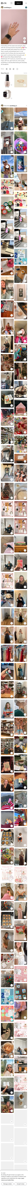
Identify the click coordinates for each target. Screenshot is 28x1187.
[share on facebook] (6, 69)
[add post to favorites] (24, 41)
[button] (26, 3)
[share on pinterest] (10, 69)
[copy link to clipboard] (17, 69)
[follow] (26, 7)
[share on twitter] (13, 69)
